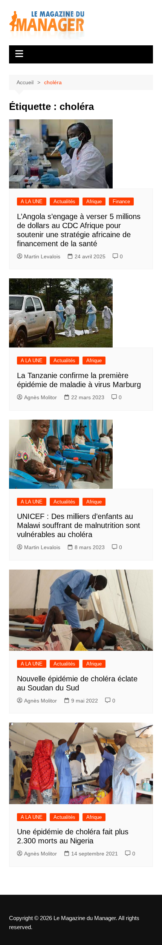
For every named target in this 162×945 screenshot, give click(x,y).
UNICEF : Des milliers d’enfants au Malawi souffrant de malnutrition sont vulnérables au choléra (78, 525)
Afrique (94, 201)
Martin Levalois (42, 256)
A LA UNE (32, 201)
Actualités (64, 201)
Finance (121, 201)
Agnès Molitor (40, 397)
